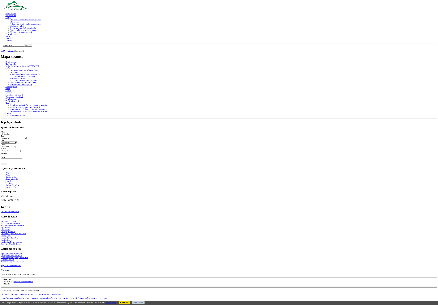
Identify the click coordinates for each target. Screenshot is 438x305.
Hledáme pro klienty (17, 78)
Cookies (8, 113)
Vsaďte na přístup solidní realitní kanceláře (25, 107)
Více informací (111, 303)
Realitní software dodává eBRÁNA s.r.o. (15, 298)
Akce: (3, 132)
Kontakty (8, 93)
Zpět (2, 51)
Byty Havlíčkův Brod (9, 221)
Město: (3, 149)
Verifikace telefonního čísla (15, 115)
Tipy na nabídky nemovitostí (11, 266)
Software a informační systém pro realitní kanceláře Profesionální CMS (57, 298)
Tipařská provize (11, 87)
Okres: (3, 144)
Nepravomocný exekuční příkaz (12, 262)
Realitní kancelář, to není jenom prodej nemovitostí (28, 111)
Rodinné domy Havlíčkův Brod (12, 225)
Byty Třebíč (5, 228)
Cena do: (4, 157)
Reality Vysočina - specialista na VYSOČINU (22, 66)
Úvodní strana (9, 51)
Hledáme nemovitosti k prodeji (21, 85)
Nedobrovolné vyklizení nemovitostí (23, 83)
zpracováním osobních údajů (23, 282)
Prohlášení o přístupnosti (14, 95)
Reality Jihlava (6, 240)
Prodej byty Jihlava (8, 232)
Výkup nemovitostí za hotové (11, 254)
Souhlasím (124, 303)
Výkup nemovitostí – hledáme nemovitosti (25, 74)
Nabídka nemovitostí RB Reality (96, 298)
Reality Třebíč (6, 236)
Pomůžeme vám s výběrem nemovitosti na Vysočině (28, 105)
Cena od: (4, 153)
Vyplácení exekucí (12, 101)
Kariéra (8, 91)
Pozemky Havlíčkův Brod (10, 223)
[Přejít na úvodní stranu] (14, 10)
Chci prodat (14, 72)
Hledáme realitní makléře (10, 212)
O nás (7, 89)
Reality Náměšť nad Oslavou (11, 242)
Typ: (2, 136)
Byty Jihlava (5, 230)
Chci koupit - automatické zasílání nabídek (25, 70)
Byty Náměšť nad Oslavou (10, 244)
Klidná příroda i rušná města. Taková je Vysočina (27, 109)
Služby (7, 68)
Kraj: (3, 140)
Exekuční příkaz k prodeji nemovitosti (14, 258)
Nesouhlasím (138, 303)
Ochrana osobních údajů (14, 97)
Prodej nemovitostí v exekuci (11, 256)
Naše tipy (8, 103)
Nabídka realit (10, 64)
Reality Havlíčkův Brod (9, 238)
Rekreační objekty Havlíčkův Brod (13, 234)
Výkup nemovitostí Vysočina (25, 76)
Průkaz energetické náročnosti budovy (24, 80)
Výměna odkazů (11, 99)
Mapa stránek (56, 294)
